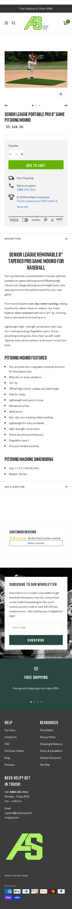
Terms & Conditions (51, 751)
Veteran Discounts (50, 758)
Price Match (46, 730)
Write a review (36, 543)
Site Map (45, 765)
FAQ (7, 744)
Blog (7, 758)
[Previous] (6, 105)
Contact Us (11, 737)
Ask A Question (15, 487)
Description (13, 238)
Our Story (10, 730)
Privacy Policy (47, 737)
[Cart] (65, 23)
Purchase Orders (14, 751)
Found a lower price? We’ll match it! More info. (37, 204)
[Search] (13, 23)
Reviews (10, 765)
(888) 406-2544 (26, 189)
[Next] (65, 105)
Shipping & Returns (51, 744)
